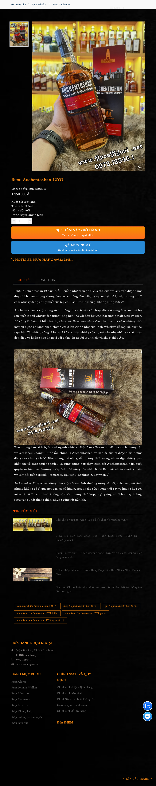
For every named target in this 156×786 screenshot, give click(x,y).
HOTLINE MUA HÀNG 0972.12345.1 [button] (43, 259)
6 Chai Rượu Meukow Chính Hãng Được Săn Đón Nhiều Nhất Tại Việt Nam (99, 572)
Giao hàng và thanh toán (72, 705)
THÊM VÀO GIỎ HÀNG (80, 232)
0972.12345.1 (23, 660)
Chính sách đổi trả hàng (71, 711)
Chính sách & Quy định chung (75, 687)
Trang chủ (20, 4)
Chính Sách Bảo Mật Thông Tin (76, 699)
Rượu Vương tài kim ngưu (26, 717)
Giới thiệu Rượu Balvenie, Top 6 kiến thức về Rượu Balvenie (92, 520)
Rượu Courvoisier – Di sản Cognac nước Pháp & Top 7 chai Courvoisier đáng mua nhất (99, 555)
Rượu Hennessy (20, 699)
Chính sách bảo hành (69, 693)
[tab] (24, 280)
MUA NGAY (78, 247)
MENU (118, 8)
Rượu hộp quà (19, 723)
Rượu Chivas (18, 682)
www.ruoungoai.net (28, 664)
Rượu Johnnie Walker (24, 688)
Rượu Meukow (20, 705)
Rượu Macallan (20, 693)
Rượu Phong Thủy (22, 711)
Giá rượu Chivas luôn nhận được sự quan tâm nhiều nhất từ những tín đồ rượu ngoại (99, 589)
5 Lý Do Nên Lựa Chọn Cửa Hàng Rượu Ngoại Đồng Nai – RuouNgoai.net (99, 538)
